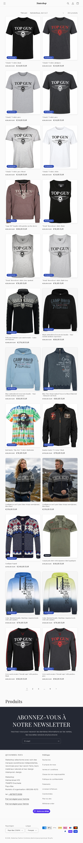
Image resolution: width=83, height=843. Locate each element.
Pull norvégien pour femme (17, 804)
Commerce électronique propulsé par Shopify (38, 838)
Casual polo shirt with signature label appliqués (59, 561)
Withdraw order (48, 803)
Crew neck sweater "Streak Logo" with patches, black (21, 675)
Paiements (46, 784)
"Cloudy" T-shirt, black (13, 63)
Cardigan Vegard (11, 563)
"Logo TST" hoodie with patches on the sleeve (21, 226)
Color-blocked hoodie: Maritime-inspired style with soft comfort (21, 619)
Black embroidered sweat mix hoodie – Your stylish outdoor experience (57, 335)
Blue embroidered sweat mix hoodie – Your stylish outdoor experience (20, 395)
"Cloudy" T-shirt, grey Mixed (15, 171)
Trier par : (24, 13)
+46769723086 (15, 794)
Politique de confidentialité (52, 779)
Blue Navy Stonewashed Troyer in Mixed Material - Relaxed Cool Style (59, 395)
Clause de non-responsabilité (53, 774)
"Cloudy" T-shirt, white (50, 171)
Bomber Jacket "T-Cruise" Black (53, 450)
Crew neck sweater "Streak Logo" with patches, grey (58, 675)
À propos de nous (49, 765)
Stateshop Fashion (17, 838)
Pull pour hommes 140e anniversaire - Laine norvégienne (20, 338)
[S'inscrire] (58, 741)
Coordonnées (47, 794)
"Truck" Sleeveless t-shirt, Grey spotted (19, 280)
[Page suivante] (56, 688)
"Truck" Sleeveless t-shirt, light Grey (55, 280)
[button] (4, 3)
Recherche (46, 760)
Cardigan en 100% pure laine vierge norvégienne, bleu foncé (22, 505)
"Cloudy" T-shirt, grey (13, 117)
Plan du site (46, 799)
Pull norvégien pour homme (17, 799)
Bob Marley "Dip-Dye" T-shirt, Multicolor (19, 450)
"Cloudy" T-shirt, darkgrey (51, 63)
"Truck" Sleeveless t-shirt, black (53, 226)
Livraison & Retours (49, 789)
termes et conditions (50, 769)
